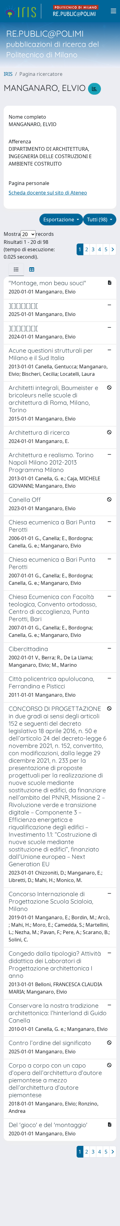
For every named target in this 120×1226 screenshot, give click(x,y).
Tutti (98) (98, 219)
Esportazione (59, 219)
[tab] (16, 269)
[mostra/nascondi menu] (113, 11)
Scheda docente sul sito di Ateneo (48, 192)
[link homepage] (22, 11)
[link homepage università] (76, 11)
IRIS (8, 74)
